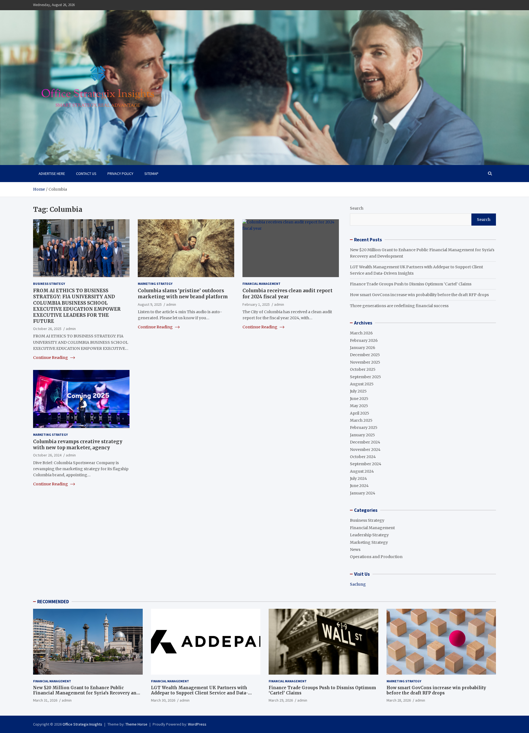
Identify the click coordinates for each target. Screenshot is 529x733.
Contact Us (86, 173)
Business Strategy (49, 284)
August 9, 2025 (150, 304)
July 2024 (358, 478)
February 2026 (364, 340)
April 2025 (359, 413)
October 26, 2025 (47, 328)
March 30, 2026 (163, 700)
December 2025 (365, 354)
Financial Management (261, 284)
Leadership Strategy (369, 534)
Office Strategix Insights (82, 724)
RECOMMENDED (53, 602)
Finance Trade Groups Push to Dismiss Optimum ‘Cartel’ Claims (410, 284)
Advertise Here (52, 173)
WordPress (197, 724)
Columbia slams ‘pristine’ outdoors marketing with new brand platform (183, 294)
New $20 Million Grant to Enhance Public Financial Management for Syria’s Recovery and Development (86, 693)
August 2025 (362, 384)
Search (356, 208)
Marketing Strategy (155, 284)
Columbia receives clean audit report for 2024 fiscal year (287, 294)
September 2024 (365, 463)
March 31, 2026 (45, 700)
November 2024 (365, 449)
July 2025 (358, 391)
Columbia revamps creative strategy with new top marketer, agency (77, 445)
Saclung (358, 584)
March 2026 (361, 333)
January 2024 (362, 493)
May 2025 (359, 405)
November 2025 (365, 362)
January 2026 (362, 347)
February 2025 (363, 427)
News (355, 549)
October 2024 (363, 456)
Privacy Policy (120, 173)
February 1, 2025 (256, 304)
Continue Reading (51, 357)
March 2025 (361, 420)
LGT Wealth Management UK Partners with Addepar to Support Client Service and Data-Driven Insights (199, 693)
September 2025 (365, 376)
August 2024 (362, 471)
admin (71, 328)
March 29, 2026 (281, 700)
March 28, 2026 (399, 700)
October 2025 (363, 369)
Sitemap (151, 173)
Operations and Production (376, 556)
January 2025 (362, 434)
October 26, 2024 (47, 455)
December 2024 (365, 442)
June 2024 (359, 485)
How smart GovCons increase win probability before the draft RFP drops (419, 294)
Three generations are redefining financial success (399, 305)
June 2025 (359, 398)
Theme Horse (136, 724)
